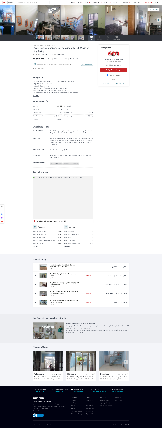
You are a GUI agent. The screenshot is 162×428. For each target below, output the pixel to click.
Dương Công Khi (38, 45)
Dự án (86, 2)
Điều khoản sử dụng (76, 414)
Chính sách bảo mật (76, 411)
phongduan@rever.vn (99, 391)
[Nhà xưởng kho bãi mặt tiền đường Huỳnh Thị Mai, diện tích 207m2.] (43, 302)
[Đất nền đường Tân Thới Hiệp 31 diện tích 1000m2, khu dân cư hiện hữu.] (43, 267)
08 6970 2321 (37, 408)
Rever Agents (89, 411)
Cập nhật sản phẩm (105, 403)
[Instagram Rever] (126, 424)
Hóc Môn (52, 45)
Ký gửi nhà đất (147, 2)
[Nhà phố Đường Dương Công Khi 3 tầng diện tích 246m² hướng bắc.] (43, 284)
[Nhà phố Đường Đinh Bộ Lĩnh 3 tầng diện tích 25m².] (114, 361)
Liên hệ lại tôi (120, 84)
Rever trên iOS (118, 400)
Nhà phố (59, 106)
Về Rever (125, 2)
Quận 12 (90, 379)
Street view (116, 39)
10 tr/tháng (104, 374)
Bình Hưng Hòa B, (52, 379)
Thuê (79, 2)
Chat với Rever (107, 84)
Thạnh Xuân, (84, 379)
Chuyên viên (96, 2)
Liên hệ (73, 408)
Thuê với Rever (89, 405)
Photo (91, 39)
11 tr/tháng (71, 374)
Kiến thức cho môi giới (106, 405)
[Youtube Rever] (128, 424)
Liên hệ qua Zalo (115, 75)
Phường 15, (117, 379)
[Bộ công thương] (38, 415)
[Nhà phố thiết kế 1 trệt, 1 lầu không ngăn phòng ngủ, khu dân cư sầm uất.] (43, 293)
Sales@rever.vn (78, 391)
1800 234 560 (59, 391)
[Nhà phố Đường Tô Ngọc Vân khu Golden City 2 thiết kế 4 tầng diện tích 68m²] (81, 361)
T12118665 (70, 379)
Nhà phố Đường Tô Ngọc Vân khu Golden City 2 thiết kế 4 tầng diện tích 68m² (81, 377)
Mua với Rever (89, 403)
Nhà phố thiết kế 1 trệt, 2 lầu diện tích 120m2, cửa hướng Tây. (47, 377)
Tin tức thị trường (104, 400)
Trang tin (106, 2)
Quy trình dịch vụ (90, 414)
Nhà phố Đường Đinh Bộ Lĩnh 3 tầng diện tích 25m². (113, 377)
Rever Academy (90, 408)
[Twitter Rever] (121, 424)
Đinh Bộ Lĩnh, (110, 379)
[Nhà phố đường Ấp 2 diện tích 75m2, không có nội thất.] (43, 275)
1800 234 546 (39, 391)
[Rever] (51, 398)
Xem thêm (36, 96)
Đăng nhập (136, 2)
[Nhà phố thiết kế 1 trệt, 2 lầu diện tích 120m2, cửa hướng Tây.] (48, 361)
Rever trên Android (119, 403)
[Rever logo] (4, 2)
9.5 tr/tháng (39, 374)
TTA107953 (37, 379)
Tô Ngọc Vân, (77, 379)
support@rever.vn (117, 391)
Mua (72, 2)
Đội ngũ (73, 405)
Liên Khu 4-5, (44, 379)
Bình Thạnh (123, 379)
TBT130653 (103, 379)
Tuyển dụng (74, 403)
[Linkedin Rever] (123, 424)
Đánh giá (114, 424)
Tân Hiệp (46, 45)
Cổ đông (116, 2)
